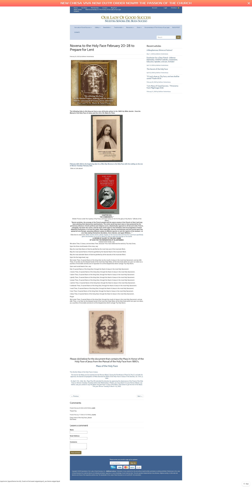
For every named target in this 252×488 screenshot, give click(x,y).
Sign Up (133, 463)
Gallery (97, 27)
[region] (126, 3)
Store (139, 27)
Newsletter (106, 27)
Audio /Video (78, 9)
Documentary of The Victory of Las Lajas (157, 27)
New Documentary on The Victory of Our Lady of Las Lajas (103, 9)
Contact (104, 8)
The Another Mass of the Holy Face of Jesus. (84, 372)
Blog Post (114, 8)
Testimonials (118, 27)
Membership (95, 8)
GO (178, 37)
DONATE (76, 11)
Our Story (84, 8)
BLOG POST (176, 27)
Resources (129, 27)
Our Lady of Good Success (82, 27)
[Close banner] (249, 3)
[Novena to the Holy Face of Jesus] (94, 83)
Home (76, 8)
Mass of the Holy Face (107, 366)
